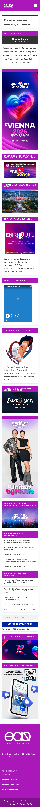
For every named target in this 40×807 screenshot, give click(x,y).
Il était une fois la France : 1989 (15, 566)
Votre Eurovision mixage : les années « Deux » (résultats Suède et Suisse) (17, 541)
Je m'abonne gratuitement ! (20, 624)
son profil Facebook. (15, 272)
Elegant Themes (16, 801)
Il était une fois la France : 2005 (15, 554)
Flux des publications (9, 779)
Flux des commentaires (10, 784)
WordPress (33, 801)
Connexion (6, 774)
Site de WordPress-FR (10, 789)
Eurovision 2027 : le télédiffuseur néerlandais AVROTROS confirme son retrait (20, 560)
